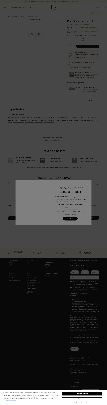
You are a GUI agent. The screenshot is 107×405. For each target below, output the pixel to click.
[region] (53, 397)
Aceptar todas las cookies (82, 393)
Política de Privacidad (11, 400)
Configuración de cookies (82, 402)
